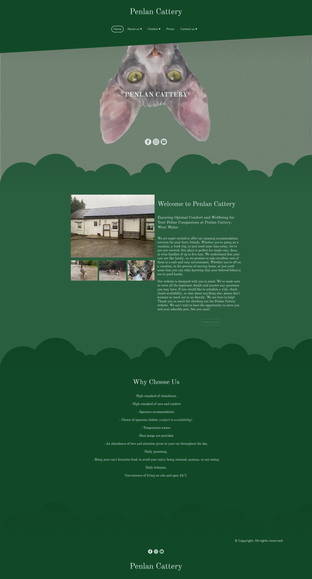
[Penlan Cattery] (156, 21)
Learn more (210, 322)
